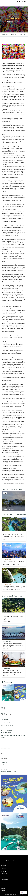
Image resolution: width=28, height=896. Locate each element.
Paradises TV (3, 871)
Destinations (3, 866)
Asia (10, 532)
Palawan (2, 755)
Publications (3, 870)
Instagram (3, 890)
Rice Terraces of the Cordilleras (10, 614)
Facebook (3, 888)
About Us (3, 881)
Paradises (14, 894)
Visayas (2, 753)
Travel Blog (3, 868)
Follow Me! (3, 765)
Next (26, 501)
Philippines (5, 532)
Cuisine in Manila (7, 668)
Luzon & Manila (4, 758)
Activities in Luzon (7, 641)
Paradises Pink (4, 873)
